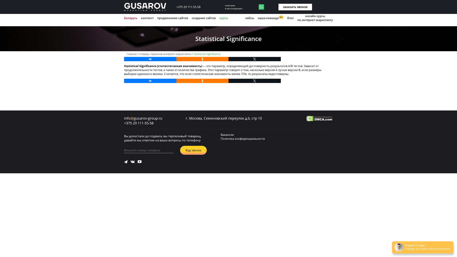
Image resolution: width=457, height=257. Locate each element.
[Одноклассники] (202, 59)
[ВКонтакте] (150, 59)
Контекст (147, 18)
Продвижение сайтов (172, 18)
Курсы (223, 18)
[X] (254, 59)
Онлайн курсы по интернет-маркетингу (315, 18)
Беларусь (130, 18)
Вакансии (227, 135)
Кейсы (249, 18)
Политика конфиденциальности (243, 139)
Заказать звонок (295, 7)
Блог (290, 18)
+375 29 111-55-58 (188, 7)
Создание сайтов (204, 18)
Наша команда (270, 18)
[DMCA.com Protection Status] (319, 119)
